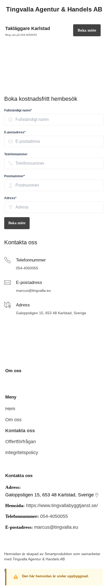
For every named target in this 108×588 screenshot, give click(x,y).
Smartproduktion (58, 554)
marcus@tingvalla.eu (33, 290)
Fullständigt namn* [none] (18, 110)
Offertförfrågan (20, 441)
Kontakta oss (20, 430)
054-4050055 (27, 268)
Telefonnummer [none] (16, 154)
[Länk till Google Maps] (96, 495)
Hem (10, 408)
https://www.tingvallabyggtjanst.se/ (62, 505)
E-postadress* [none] (15, 132)
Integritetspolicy (21, 452)
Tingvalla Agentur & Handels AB (39, 559)
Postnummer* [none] (14, 176)
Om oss (13, 419)
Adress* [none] (10, 198)
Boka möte (16, 223)
